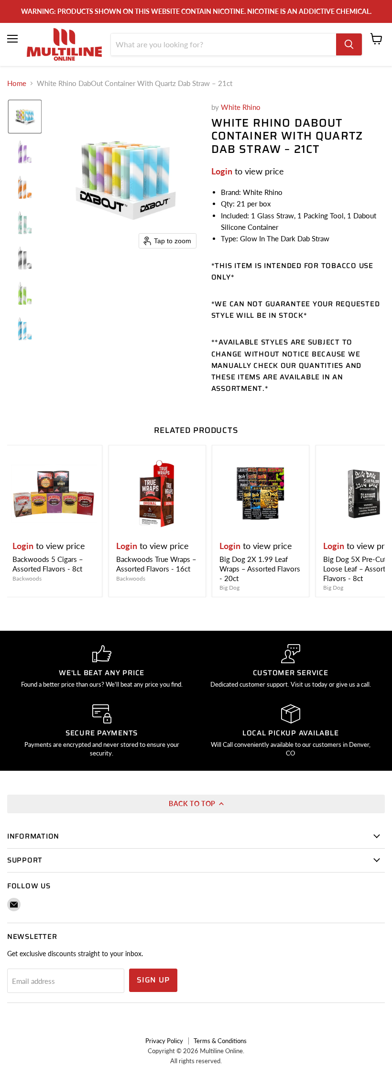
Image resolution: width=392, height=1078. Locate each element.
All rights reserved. (196, 1061)
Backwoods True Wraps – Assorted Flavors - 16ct (156, 564)
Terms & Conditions (220, 1041)
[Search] (349, 44)
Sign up (153, 980)
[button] (25, 116)
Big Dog (229, 587)
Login (221, 171)
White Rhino (241, 107)
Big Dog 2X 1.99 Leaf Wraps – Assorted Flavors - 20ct (259, 568)
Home (16, 83)
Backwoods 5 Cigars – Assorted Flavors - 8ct (47, 564)
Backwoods (27, 578)
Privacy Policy (164, 1041)
